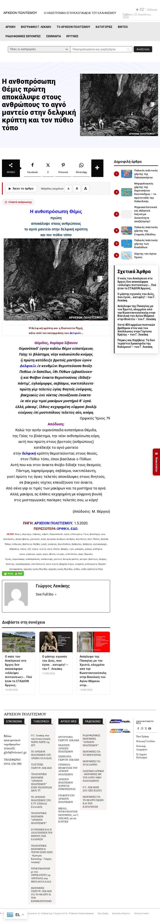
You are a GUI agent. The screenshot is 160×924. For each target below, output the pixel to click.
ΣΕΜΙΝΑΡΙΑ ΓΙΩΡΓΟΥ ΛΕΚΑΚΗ (68, 758)
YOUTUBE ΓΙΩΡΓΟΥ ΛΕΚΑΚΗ (41, 766)
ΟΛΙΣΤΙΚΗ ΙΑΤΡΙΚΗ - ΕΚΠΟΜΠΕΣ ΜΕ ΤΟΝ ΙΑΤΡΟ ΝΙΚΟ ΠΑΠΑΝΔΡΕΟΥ (93, 775)
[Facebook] (138, 729)
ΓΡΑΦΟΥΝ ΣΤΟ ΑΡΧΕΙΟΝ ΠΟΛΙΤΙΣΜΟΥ (66, 799)
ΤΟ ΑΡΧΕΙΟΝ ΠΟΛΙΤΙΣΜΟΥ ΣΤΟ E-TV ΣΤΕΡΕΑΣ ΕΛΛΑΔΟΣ (41, 801)
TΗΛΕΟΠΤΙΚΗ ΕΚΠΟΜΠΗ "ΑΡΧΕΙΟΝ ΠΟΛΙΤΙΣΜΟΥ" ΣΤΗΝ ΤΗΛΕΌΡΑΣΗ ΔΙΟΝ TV (41, 782)
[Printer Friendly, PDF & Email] (13, 575)
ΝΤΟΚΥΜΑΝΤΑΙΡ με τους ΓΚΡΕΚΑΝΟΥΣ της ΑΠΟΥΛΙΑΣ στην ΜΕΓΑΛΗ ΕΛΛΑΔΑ (41, 875)
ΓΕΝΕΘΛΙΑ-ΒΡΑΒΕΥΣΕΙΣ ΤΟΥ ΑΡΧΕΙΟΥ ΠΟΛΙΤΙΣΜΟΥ (68, 769)
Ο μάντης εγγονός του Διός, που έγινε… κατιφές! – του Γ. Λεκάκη (136, 297)
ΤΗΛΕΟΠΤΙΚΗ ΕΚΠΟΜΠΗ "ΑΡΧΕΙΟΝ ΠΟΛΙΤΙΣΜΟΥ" (39, 817)
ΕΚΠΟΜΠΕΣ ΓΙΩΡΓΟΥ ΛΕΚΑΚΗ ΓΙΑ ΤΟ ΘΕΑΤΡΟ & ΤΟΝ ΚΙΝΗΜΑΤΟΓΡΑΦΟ (41, 894)
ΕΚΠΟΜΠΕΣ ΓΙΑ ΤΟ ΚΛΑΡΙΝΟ (91, 762)
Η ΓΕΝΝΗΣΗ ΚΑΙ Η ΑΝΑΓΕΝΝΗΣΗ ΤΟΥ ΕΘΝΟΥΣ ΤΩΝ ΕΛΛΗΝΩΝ (42, 834)
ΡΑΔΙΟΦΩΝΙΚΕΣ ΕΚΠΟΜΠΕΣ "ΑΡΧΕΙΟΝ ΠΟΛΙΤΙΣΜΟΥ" (91, 740)
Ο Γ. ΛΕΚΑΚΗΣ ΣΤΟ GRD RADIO (92, 788)
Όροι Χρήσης (142, 736)
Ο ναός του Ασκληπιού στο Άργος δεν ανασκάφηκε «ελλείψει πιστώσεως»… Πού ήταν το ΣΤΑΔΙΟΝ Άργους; (136, 283)
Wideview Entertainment (81, 913)
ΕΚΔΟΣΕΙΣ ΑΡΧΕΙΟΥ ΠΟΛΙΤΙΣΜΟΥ (65, 748)
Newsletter (156, 462)
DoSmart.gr (47, 913)
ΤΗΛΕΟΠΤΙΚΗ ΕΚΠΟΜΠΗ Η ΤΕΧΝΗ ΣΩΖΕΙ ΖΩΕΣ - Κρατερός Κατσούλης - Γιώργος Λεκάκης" (42, 854)
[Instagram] (142, 729)
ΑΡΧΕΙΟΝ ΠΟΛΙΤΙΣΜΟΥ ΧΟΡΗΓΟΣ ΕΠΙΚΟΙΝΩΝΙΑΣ (67, 783)
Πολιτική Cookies (145, 741)
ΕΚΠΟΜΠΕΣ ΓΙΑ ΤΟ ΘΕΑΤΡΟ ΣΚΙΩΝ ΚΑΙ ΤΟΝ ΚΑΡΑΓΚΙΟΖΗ (93, 801)
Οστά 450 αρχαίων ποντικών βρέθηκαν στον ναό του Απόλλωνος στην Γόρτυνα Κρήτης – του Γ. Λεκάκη (136, 329)
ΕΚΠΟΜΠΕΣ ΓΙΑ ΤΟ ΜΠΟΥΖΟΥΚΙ (92, 753)
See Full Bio (44, 594)
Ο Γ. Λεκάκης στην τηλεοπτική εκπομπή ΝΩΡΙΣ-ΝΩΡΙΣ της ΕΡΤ (40, 740)
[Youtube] (150, 729)
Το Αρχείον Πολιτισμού (141, 755)
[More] (97, 168)
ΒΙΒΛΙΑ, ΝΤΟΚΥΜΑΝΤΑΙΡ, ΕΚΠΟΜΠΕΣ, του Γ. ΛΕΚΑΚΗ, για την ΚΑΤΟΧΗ (68, 815)
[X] (146, 729)
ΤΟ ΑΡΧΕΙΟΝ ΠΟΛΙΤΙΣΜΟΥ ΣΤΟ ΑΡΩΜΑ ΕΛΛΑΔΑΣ (41, 755)
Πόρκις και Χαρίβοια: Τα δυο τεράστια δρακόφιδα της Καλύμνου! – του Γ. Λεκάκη (136, 343)
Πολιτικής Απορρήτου (141, 747)
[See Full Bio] (55, 594)
